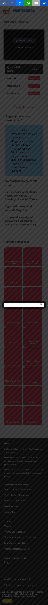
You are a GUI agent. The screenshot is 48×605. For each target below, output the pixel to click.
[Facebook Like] (4, 3)
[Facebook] (12, 3)
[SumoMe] (44, 3)
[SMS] (20, 3)
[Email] (36, 3)
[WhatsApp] (28, 3)
